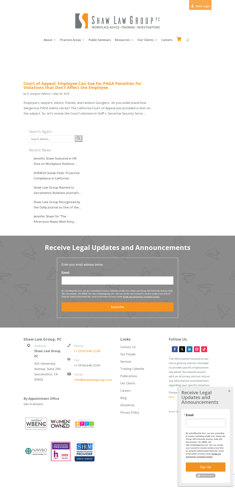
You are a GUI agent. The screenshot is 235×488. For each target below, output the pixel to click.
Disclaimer (127, 405)
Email (65, 272)
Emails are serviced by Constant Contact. (141, 296)
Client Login (200, 6)
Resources (122, 40)
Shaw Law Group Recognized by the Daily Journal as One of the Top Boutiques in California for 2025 (57, 205)
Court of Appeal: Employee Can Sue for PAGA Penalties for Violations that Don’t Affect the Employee (82, 85)
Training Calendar (132, 369)
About (48, 40)
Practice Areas (70, 40)
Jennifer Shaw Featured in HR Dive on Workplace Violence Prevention (55, 161)
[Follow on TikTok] (204, 349)
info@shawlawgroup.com (93, 380)
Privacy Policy (129, 412)
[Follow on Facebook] (175, 349)
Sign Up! (205, 467)
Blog (123, 398)
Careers (167, 40)
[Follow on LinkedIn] (189, 349)
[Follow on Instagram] (197, 349)
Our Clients (146, 40)
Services (125, 361)
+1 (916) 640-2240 (87, 351)
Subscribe (117, 307)
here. (172, 397)
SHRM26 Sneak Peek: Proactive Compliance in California (57, 175)
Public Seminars (100, 40)
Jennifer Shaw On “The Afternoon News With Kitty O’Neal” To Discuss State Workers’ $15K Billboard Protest (57, 219)
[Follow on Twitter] (182, 349)
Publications (128, 376)
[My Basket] (180, 37)
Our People (127, 354)
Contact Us (128, 347)
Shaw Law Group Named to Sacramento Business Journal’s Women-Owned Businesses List (57, 190)
